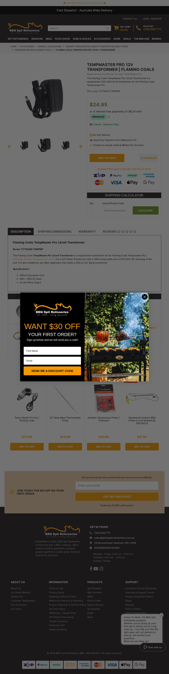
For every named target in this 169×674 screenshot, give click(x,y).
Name (27, 344)
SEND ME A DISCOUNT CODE (52, 371)
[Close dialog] (145, 297)
